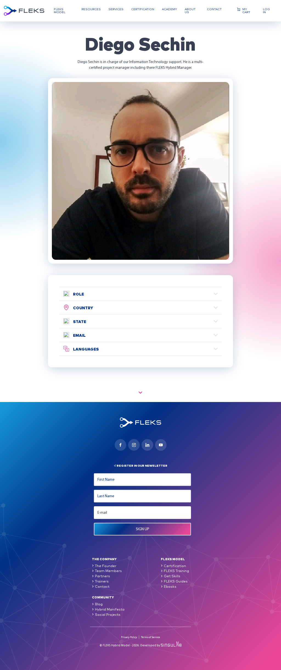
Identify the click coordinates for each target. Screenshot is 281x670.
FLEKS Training (176, 570)
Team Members (108, 570)
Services (115, 9)
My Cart (246, 11)
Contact (214, 9)
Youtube (161, 445)
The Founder (105, 565)
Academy (169, 9)
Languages (86, 349)
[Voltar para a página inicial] (24, 11)
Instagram (134, 445)
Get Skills (172, 575)
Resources (91, 9)
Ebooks (170, 586)
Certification (142, 9)
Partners (102, 575)
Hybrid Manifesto (110, 609)
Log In (266, 11)
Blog (99, 603)
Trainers (102, 581)
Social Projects (107, 614)
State (79, 321)
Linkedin (147, 445)
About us (190, 11)
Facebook (120, 445)
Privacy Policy (129, 637)
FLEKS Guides (176, 581)
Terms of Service (150, 637)
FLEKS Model (59, 11)
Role (78, 294)
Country (83, 307)
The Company (104, 559)
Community (103, 597)
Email (79, 335)
